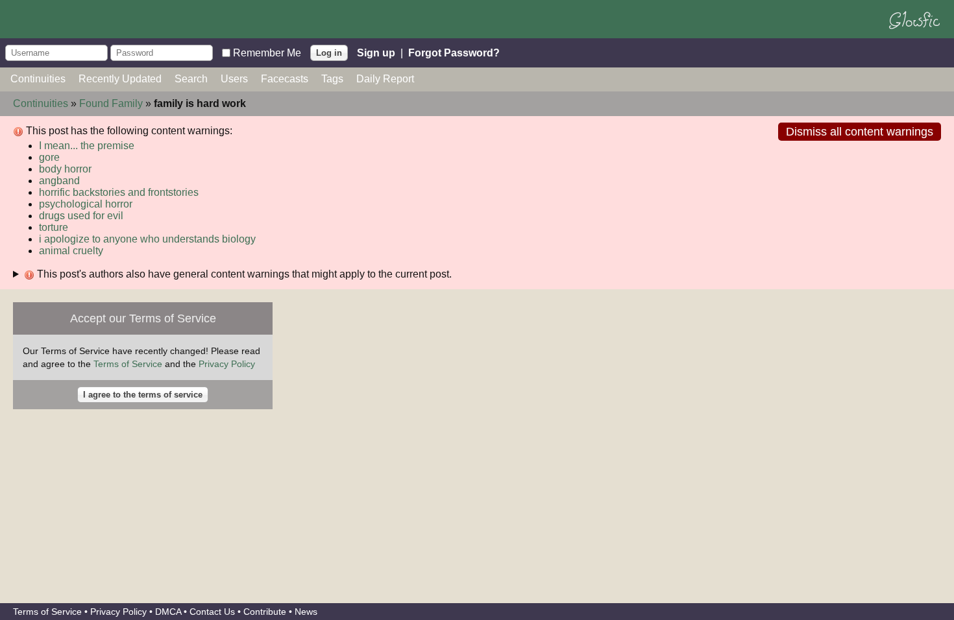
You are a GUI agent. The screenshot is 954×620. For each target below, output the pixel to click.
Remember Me (267, 52)
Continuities (38, 78)
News (306, 611)
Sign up (376, 52)
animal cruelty (71, 250)
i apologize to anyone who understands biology (147, 238)
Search (191, 78)
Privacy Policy (227, 364)
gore (49, 157)
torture (53, 227)
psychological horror (85, 203)
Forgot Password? (454, 52)
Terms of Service (127, 364)
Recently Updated (120, 78)
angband (59, 180)
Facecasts (284, 78)
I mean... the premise (86, 145)
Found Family (111, 103)
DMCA (168, 611)
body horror (65, 168)
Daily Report (385, 78)
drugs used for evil (81, 215)
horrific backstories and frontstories (119, 192)
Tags (332, 78)
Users (234, 78)
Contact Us (212, 611)
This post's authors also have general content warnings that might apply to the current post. (243, 274)
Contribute (264, 611)
